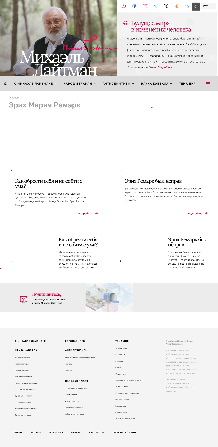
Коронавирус (75, 341)
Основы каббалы (22, 370)
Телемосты (56, 432)
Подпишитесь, (46, 294)
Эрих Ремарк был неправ (153, 181)
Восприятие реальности (24, 389)
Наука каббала (155, 83)
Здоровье (119, 361)
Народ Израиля (78, 83)
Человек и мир (121, 348)
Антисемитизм (117, 83)
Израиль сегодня (72, 401)
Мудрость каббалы (22, 357)
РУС (205, 6)
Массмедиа (96, 432)
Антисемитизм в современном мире (80, 357)
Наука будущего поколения (26, 383)
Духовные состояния (23, 396)
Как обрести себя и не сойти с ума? (48, 183)
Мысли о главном (122, 399)
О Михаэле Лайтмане (33, 83)
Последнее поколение (74, 407)
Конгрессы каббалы (23, 402)
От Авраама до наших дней (76, 388)
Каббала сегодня (22, 364)
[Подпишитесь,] (23, 299)
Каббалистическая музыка (26, 409)
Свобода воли (121, 412)
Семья (118, 368)
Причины (68, 364)
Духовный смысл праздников (127, 393)
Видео (18, 432)
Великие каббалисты (23, 377)
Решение (68, 370)
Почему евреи (71, 395)
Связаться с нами (124, 432)
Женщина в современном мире (128, 380)
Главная (14, 97)
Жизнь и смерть (121, 387)
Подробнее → (167, 67)
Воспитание (120, 355)
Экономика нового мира (125, 419)
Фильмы (35, 432)
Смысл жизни (120, 374)
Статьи (76, 432)
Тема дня (187, 83)
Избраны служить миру (74, 414)
